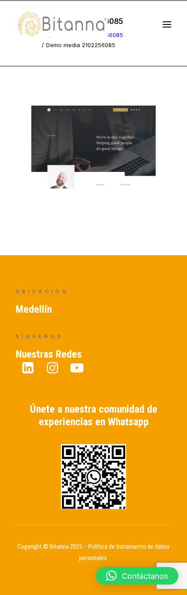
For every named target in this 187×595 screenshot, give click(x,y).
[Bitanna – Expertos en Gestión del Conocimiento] (72, 28)
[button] (137, 576)
